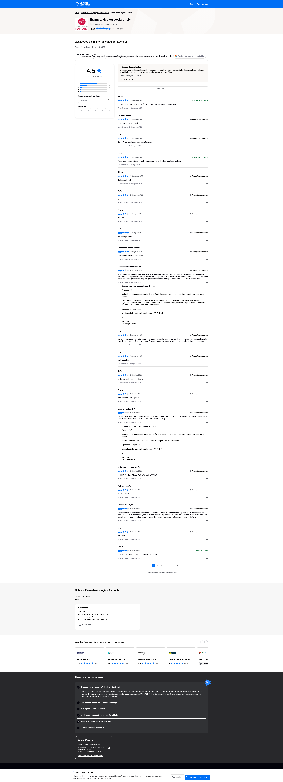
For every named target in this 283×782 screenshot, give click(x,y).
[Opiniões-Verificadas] (82, 4)
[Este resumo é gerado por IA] (140, 75)
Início (77, 13)
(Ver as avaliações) (118, 29)
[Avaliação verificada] (192, 100)
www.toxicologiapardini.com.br (88, 617)
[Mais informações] (109, 748)
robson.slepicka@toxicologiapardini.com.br (93, 614)
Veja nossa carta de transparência (90, 756)
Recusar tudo (191, 777)
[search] (108, 100)
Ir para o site (87, 625)
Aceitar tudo (204, 777)
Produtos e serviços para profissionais (95, 13)
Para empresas (202, 4)
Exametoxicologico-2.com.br (121, 13)
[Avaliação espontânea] (191, 119)
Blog (191, 4)
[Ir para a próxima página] (177, 565)
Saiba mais (130, 58)
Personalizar (177, 777)
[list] (141, 657)
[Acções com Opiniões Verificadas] (207, 108)
